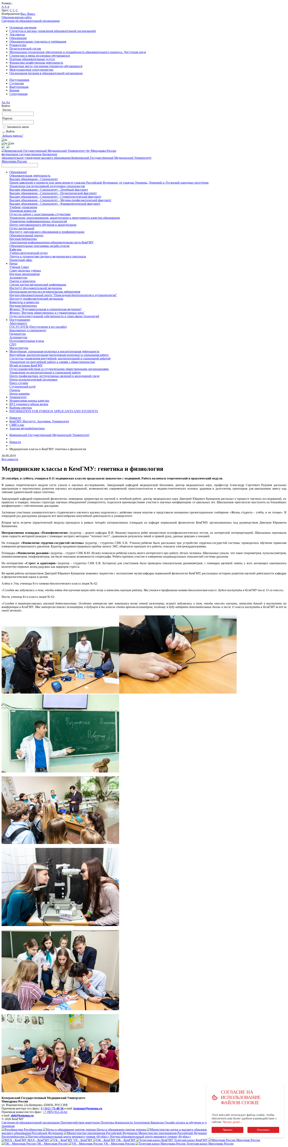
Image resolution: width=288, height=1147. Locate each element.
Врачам (14, 90)
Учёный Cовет (19, 267)
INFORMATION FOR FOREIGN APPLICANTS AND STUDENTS (53, 411)
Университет (18, 397)
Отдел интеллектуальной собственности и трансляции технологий (54, 316)
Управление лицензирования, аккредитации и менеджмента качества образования (64, 217)
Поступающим (19, 79)
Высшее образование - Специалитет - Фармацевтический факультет (54, 203)
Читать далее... (232, 1122)
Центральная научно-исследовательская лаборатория (44, 291)
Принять (227, 1129)
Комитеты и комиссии (24, 302)
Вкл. (23, 13)
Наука (13, 263)
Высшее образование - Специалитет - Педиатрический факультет (53, 193)
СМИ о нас (16, 424)
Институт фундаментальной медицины (35, 288)
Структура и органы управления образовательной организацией (52, 31)
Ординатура (17, 333)
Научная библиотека (23, 238)
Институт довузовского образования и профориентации (46, 231)
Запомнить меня (18, 127)
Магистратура (18, 348)
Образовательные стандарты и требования (37, 41)
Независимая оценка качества (29, 400)
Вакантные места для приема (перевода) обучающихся (45, 66)
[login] (3, 132)
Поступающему (19, 319)
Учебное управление (23, 207)
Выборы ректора (20, 407)
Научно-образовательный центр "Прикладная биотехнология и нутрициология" (63, 295)
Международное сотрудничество (31, 69)
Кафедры (15, 249)
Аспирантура (18, 277)
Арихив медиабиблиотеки (27, 428)
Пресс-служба (18, 383)
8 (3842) (52, 1108)
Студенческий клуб (22, 386)
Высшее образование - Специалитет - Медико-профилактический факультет (60, 200)
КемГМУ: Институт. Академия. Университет (39, 421)
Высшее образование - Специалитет (33, 179)
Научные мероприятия (24, 274)
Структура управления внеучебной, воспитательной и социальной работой (59, 358)
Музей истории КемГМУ (26, 365)
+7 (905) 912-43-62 (55, 1112)
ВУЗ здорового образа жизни (28, 404)
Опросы (14, 390)
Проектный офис (20, 260)
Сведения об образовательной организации (31, 20)
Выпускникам (18, 87)
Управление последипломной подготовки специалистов (47, 186)
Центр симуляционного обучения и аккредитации (42, 224)
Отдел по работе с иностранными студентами (40, 214)
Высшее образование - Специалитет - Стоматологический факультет (55, 196)
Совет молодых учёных (25, 270)
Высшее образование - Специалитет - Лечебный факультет (48, 189)
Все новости (10, 459)
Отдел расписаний (21, 228)
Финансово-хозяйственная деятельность (36, 62)
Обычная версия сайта (17, 17)
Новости (15, 417)
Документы (17, 34)
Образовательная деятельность (29, 175)
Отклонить (263, 1129)
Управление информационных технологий (38, 221)
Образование (18, 38)
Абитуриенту (18, 323)
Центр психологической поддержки (33, 379)
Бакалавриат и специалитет (27, 330)
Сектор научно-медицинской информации (37, 284)
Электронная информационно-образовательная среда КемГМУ (51, 242)
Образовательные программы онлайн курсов (39, 246)
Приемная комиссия (22, 210)
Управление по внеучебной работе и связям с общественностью (52, 362)
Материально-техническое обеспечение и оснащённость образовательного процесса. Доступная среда (77, 52)
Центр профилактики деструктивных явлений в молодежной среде (54, 376)
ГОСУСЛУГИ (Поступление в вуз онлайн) (38, 326)
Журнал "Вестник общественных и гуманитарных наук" (47, 312)
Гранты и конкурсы (22, 281)
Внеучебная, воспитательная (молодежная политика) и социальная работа (59, 355)
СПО (12, 344)
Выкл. (31, 13)
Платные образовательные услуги (32, 59)
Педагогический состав (25, 48)
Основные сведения (22, 27)
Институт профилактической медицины (36, 298)
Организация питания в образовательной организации (46, 73)
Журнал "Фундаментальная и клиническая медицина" (45, 309)
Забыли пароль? (12, 135)
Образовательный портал (26, 235)
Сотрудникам (18, 94)
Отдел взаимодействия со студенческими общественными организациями (59, 369)
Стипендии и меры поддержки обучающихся (39, 55)
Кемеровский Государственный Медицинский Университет (49, 435)
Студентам (16, 83)
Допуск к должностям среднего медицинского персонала (47, 256)
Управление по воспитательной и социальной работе (45, 372)
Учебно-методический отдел (28, 253)
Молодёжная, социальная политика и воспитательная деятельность (54, 351)
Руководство (17, 45)
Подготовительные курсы (26, 340)
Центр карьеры (19, 393)
